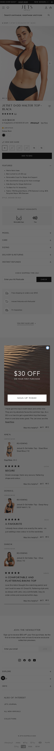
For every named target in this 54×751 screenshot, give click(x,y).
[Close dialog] (47, 347)
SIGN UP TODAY (27, 398)
